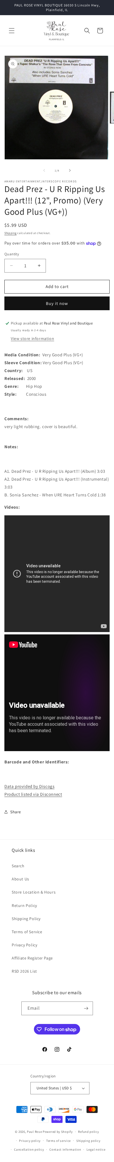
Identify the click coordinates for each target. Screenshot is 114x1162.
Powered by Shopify (58, 1132)
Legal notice (96, 1149)
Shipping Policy (26, 918)
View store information (32, 338)
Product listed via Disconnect (33, 794)
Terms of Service (27, 931)
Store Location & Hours (34, 892)
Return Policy (24, 905)
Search (18, 865)
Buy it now (57, 303)
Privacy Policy (24, 945)
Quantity (11, 254)
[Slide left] (44, 170)
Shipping (10, 233)
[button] (11, 30)
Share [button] (15, 811)
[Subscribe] (86, 1008)
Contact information (65, 1149)
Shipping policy (88, 1141)
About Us (20, 879)
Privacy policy (30, 1141)
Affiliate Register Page (32, 958)
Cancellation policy (29, 1149)
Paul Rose (34, 1132)
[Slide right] (69, 170)
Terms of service (58, 1141)
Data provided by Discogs (29, 786)
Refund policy (88, 1132)
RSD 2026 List (24, 971)
